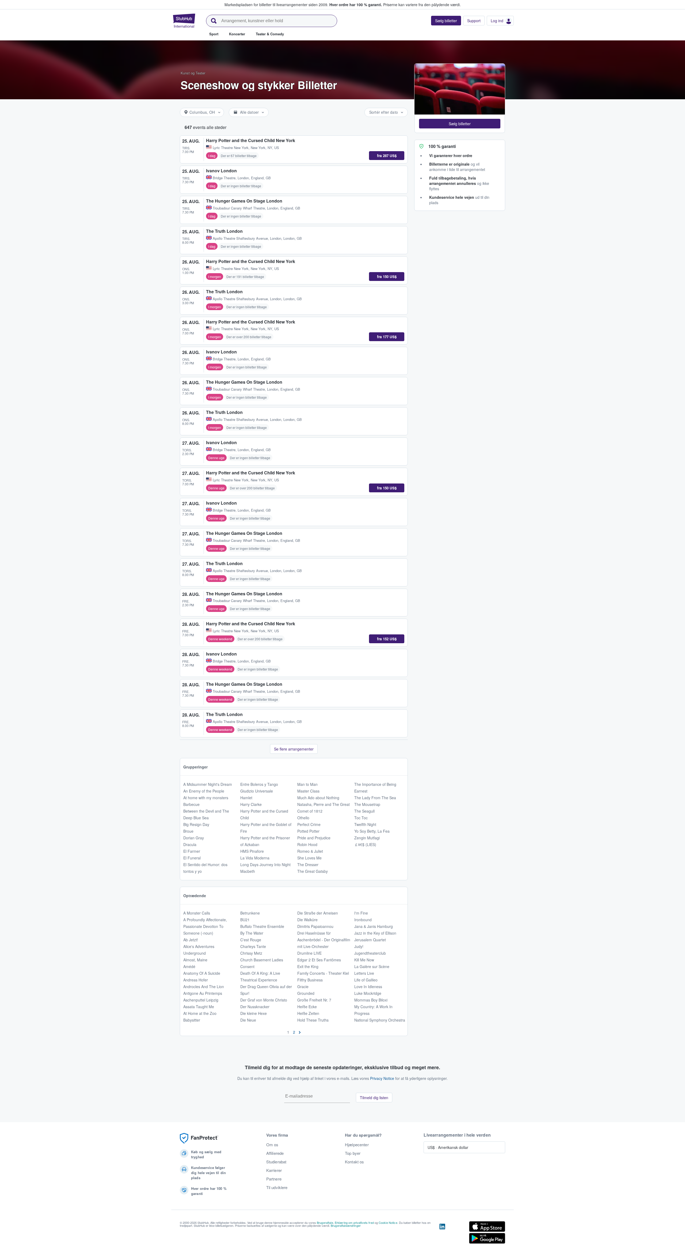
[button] (459, 123)
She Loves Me (309, 857)
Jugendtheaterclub (370, 953)
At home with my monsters (205, 797)
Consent (247, 966)
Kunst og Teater (193, 72)
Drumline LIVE (309, 953)
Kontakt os (354, 1162)
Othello (303, 817)
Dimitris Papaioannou (315, 926)
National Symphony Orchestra (379, 1020)
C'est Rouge (250, 939)
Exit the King (307, 966)
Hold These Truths (313, 1020)
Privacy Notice (382, 1078)
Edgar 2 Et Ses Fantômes (319, 959)
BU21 (245, 919)
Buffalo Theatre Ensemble (262, 926)
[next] (299, 1032)
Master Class (308, 791)
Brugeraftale (325, 1222)
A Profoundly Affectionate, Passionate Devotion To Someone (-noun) (205, 926)
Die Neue (248, 1020)
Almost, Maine (195, 959)
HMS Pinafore (252, 851)
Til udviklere (277, 1187)
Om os (272, 1145)
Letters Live (364, 973)
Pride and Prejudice (313, 837)
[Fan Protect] (199, 1138)
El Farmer (191, 851)
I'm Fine (361, 913)
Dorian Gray (193, 837)
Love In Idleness (368, 986)
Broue (188, 831)
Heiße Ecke (307, 1006)
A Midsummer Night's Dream (207, 784)
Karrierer (274, 1170)
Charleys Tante (253, 946)
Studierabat (276, 1162)
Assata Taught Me (198, 1006)
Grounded (305, 993)
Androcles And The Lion (203, 986)
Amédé (189, 966)
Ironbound (363, 919)
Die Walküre (307, 919)
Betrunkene (250, 913)
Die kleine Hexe (253, 1013)
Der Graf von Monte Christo (263, 1000)
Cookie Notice (388, 1222)
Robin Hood (307, 844)
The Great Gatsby (312, 871)
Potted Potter (308, 831)
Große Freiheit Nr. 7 (314, 1000)
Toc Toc (361, 817)
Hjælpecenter (357, 1145)
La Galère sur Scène (371, 966)
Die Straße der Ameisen (317, 913)
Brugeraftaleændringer (346, 1225)
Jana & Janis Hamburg (373, 926)
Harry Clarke (251, 804)
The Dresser (307, 864)
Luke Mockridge (367, 993)
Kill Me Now (364, 959)
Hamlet (246, 797)
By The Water (251, 933)
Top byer (352, 1153)
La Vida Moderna (254, 857)
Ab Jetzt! (190, 939)
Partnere (273, 1179)
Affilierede (275, 1153)
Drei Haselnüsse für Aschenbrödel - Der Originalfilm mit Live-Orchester (323, 939)
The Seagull (364, 811)
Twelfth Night (365, 824)
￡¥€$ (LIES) (365, 844)
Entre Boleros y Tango (259, 784)
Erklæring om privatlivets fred (354, 1222)
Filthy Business (310, 980)
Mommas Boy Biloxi (370, 1000)
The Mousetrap (367, 804)
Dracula (189, 844)
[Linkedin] (442, 1233)
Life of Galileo (366, 980)
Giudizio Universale (256, 791)
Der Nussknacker (254, 1006)
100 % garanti (442, 146)
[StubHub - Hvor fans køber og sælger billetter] (184, 20)
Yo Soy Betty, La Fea (372, 831)
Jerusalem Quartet (370, 939)
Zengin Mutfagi (367, 837)
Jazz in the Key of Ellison (375, 933)
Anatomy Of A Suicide (201, 973)
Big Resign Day (196, 824)
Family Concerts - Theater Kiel (323, 973)
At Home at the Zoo (199, 1013)
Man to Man (307, 784)
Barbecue (191, 804)
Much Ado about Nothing (318, 797)
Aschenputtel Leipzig (200, 1000)
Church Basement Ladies (261, 959)
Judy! (358, 946)
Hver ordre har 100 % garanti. (355, 4)
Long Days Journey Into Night (265, 864)
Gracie (303, 986)
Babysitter (191, 1020)
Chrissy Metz (251, 953)
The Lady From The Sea (375, 797)
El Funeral (192, 857)
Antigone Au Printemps (202, 993)
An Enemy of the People (203, 791)
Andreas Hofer (195, 980)
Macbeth (247, 871)
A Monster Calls (196, 913)
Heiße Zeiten (308, 1013)
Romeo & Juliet (310, 851)
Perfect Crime (309, 824)
